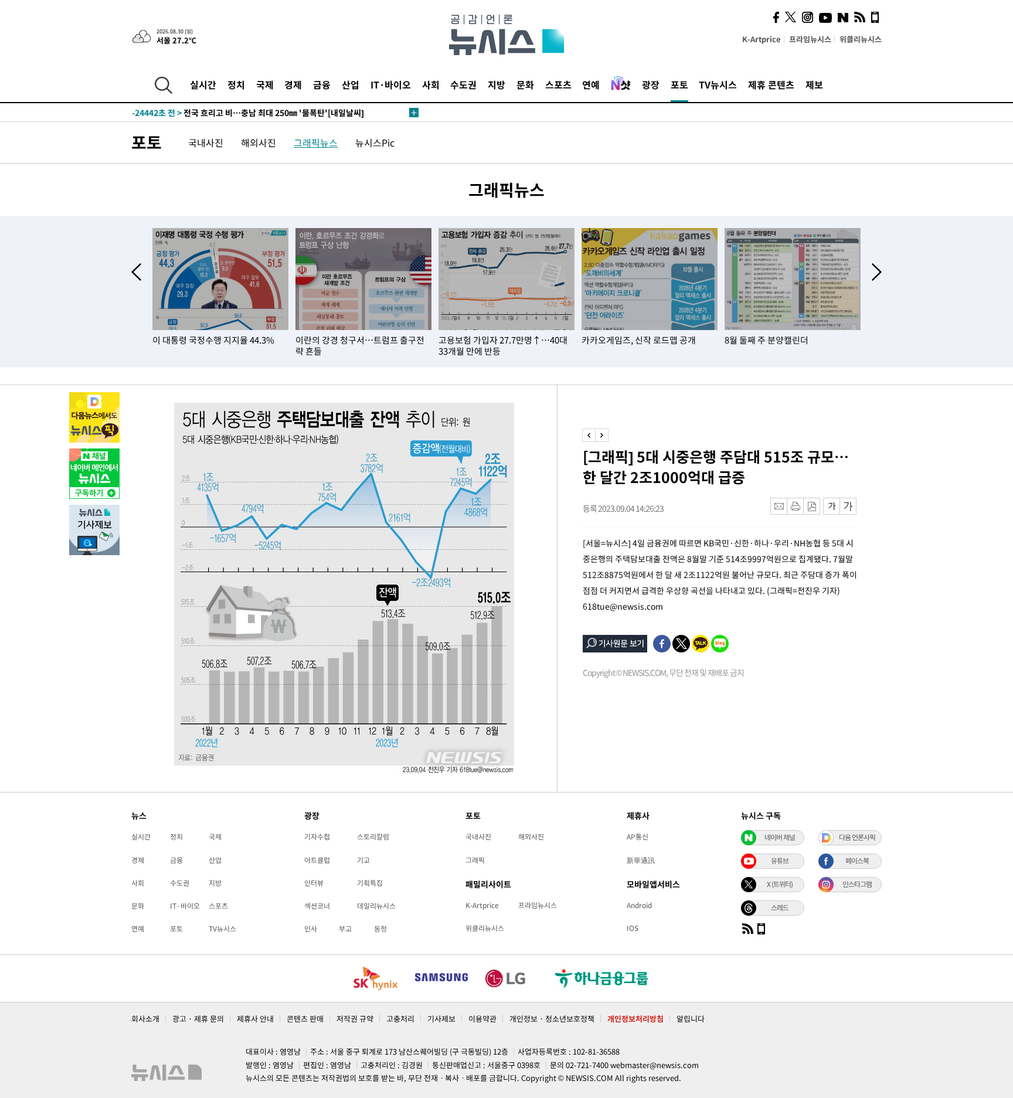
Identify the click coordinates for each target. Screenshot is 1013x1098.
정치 (236, 84)
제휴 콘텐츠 (771, 84)
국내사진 (205, 142)
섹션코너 (317, 905)
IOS (632, 928)
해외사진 (258, 142)
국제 (265, 84)
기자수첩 (317, 836)
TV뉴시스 (718, 84)
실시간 (203, 84)
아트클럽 (317, 860)
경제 (293, 84)
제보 (814, 84)
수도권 (463, 84)
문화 (525, 84)
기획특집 (370, 883)
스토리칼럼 (373, 836)
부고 (345, 928)
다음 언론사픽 (857, 837)
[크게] (848, 506)
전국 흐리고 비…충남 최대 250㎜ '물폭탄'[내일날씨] (248, 112)
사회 (431, 84)
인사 (310, 928)
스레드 (779, 907)
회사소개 (145, 1018)
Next (877, 272)
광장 (651, 84)
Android (639, 905)
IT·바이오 (390, 84)
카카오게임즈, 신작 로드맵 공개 (639, 340)
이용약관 (482, 1018)
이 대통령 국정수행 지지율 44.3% (213, 340)
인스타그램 (857, 884)
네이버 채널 (779, 837)
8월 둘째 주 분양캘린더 (766, 340)
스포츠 (558, 84)
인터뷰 (314, 883)
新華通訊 (641, 860)
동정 (380, 928)
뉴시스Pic (375, 142)
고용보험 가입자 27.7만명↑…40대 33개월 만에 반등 (502, 346)
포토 (679, 84)
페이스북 (857, 860)
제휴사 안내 (255, 1018)
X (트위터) (780, 884)
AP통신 (637, 836)
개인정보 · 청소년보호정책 (551, 1018)
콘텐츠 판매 (305, 1018)
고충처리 (400, 1018)
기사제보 (441, 1018)
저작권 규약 (354, 1018)
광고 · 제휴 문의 (198, 1018)
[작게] (831, 506)
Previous (136, 272)
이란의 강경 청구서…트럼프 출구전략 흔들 (359, 346)
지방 (496, 84)
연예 (591, 84)
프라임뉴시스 (810, 39)
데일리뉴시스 (376, 905)
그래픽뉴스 (316, 142)
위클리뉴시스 (860, 39)
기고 (363, 860)
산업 (350, 84)
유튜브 (779, 860)
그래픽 (475, 860)
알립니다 (691, 1018)
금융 (322, 84)
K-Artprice (761, 39)
